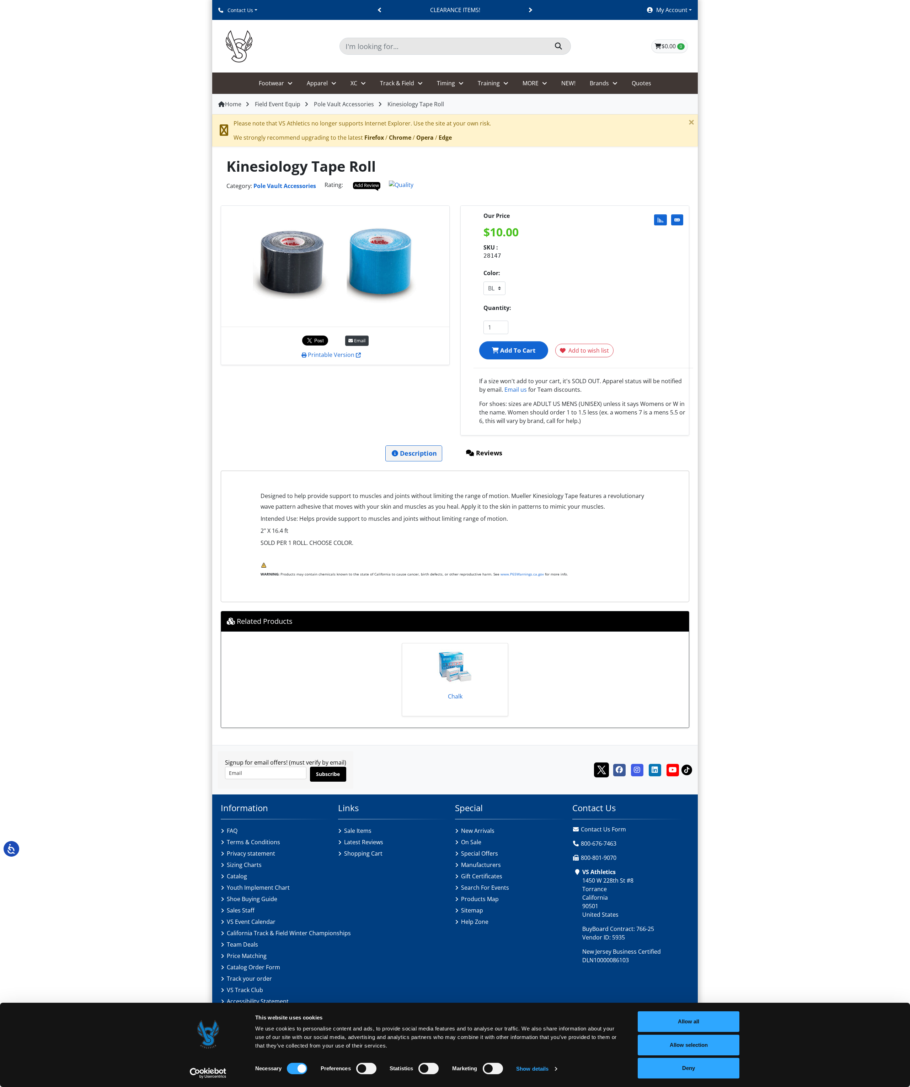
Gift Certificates (481, 876)
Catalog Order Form (253, 967)
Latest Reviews (363, 842)
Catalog (237, 876)
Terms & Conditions (253, 842)
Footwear (271, 83)
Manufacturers (481, 865)
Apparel (317, 83)
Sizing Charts (244, 865)
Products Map (480, 899)
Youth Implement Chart (258, 887)
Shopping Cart (363, 853)
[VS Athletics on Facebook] (619, 769)
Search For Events (485, 887)
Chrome (400, 137)
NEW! (568, 83)
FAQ (232, 831)
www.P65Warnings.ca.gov (522, 574)
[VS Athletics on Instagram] (637, 769)
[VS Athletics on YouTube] (672, 769)
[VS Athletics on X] (601, 769)
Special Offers (479, 853)
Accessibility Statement (258, 1001)
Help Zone (474, 922)
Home (233, 104)
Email (359, 340)
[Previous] (379, 10)
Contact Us (239, 10)
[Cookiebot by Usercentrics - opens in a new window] (208, 1073)
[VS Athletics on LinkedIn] (655, 769)
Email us (515, 389)
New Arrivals (477, 831)
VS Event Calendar (251, 922)
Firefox (374, 137)
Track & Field (397, 83)
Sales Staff (241, 910)
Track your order (249, 978)
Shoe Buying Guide (252, 899)
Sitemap (472, 910)
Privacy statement (251, 853)
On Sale (471, 842)
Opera (425, 137)
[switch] (366, 1068)
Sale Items (357, 831)
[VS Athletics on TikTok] (686, 769)
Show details (532, 1069)
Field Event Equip (277, 104)
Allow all (688, 1021)
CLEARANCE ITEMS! (455, 10)
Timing (446, 83)
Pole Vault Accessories (344, 104)
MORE (531, 83)
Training (489, 83)
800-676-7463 (598, 843)
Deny (688, 1068)
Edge (445, 137)
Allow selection (689, 1045)
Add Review (366, 185)
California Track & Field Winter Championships (289, 933)
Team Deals (242, 944)
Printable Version (331, 355)
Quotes (641, 83)
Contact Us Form (602, 829)
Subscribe (328, 774)
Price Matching (247, 956)
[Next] (530, 10)
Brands (599, 83)
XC (353, 83)
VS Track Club (245, 990)
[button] (669, 10)
